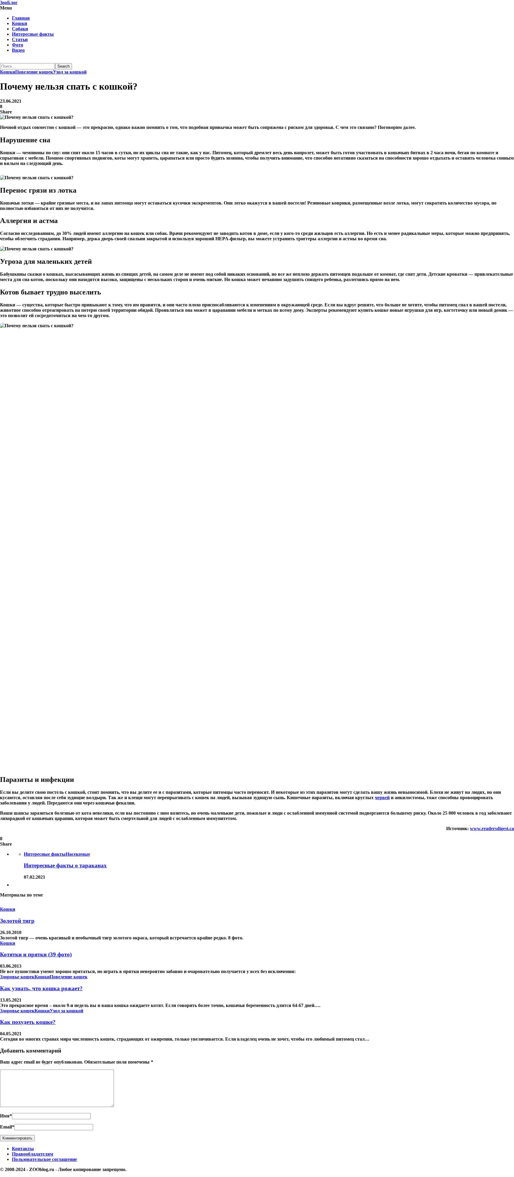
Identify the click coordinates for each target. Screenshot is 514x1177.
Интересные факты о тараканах (65, 865)
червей (382, 797)
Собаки (20, 28)
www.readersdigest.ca (492, 828)
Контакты (23, 1148)
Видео (18, 50)
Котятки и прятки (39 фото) (36, 954)
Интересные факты (33, 34)
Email (7, 1126)
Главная (21, 18)
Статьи (20, 39)
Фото (17, 44)
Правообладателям (32, 1153)
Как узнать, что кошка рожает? (41, 988)
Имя (6, 1115)
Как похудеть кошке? (28, 1022)
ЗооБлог (9, 2)
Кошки (19, 23)
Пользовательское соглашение (44, 1159)
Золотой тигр (17, 921)
